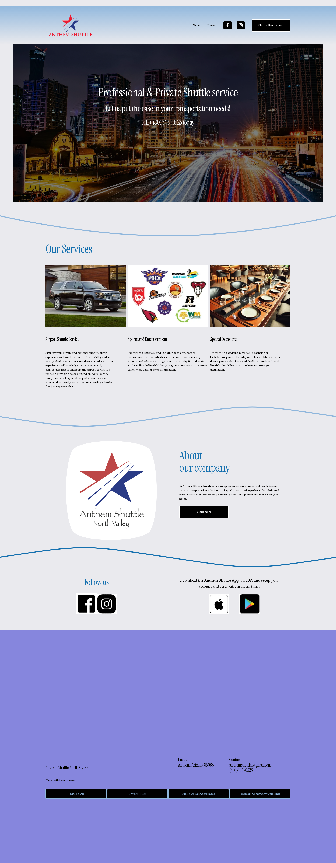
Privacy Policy (137, 793)
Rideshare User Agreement (198, 793)
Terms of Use (76, 793)
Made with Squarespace (60, 780)
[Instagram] (241, 25)
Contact (212, 25)
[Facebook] (227, 25)
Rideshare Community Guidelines (260, 793)
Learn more (204, 512)
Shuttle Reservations (271, 25)
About (196, 25)
